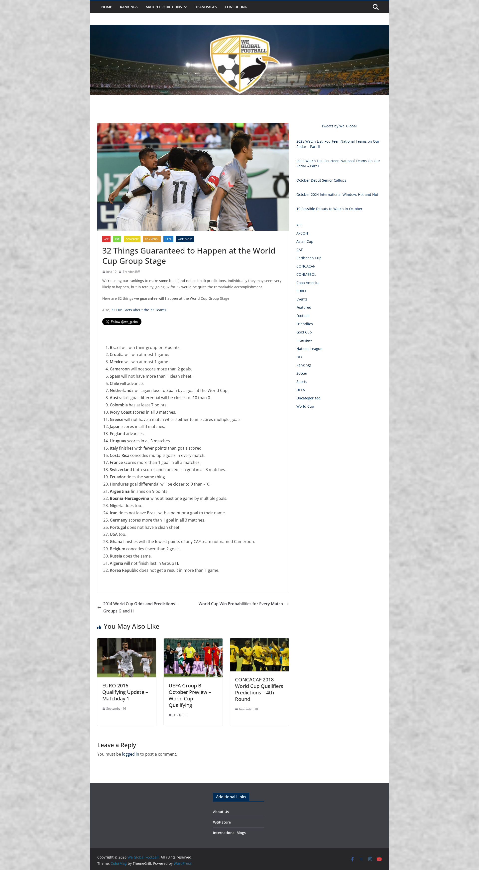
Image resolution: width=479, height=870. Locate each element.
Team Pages (206, 6)
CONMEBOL (152, 239)
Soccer (301, 373)
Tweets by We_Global (339, 126)
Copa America (308, 282)
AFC (106, 239)
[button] (184, 6)
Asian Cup (304, 241)
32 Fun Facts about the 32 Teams (138, 309)
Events (301, 299)
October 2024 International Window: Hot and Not (337, 194)
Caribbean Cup (309, 258)
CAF (117, 239)
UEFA (168, 239)
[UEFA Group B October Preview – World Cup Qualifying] (193, 641)
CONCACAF (132, 239)
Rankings (129, 6)
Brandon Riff (131, 272)
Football (303, 315)
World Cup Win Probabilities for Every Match (241, 603)
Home (106, 6)
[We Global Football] (239, 28)
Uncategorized (308, 398)
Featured (303, 307)
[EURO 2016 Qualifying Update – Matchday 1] (126, 641)
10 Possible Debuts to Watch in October (329, 208)
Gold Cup (304, 332)
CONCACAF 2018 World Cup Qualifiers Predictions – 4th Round (259, 689)
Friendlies (304, 323)
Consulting (236, 6)
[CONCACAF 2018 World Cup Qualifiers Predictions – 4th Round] (259, 641)
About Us (221, 811)
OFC (299, 356)
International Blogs (229, 832)
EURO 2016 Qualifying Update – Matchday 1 (125, 692)
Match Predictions (164, 6)
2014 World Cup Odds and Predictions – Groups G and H (140, 607)
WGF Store (222, 822)
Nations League (309, 348)
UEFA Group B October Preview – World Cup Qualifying (190, 695)
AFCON (302, 233)
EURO (301, 291)
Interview (304, 340)
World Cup (185, 239)
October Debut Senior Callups (321, 180)
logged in (130, 754)
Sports (301, 381)
